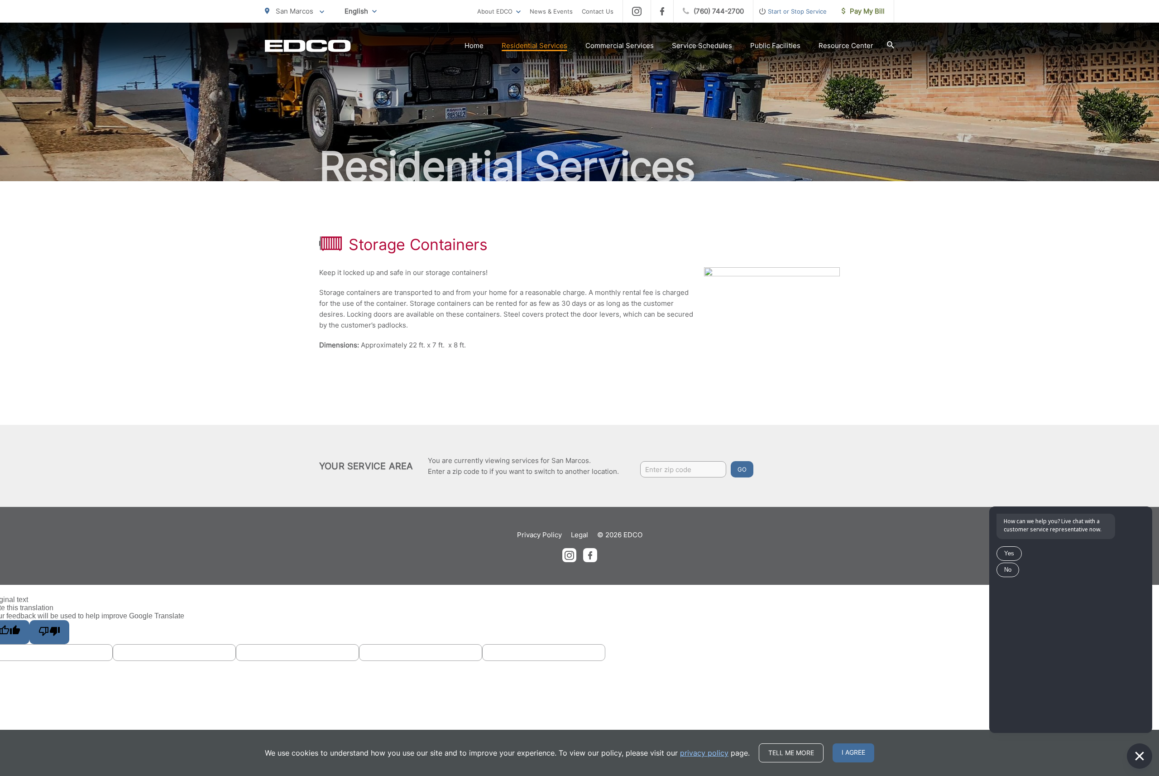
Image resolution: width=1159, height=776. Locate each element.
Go (742, 469)
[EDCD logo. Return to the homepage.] (308, 45)
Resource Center (846, 45)
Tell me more (791, 753)
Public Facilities (775, 45)
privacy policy (704, 752)
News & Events (551, 11)
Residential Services (534, 45)
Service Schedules (702, 45)
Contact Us (597, 11)
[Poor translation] (49, 632)
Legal (579, 534)
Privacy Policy (539, 534)
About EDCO (494, 11)
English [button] (356, 11)
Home (474, 45)
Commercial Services (619, 45)
